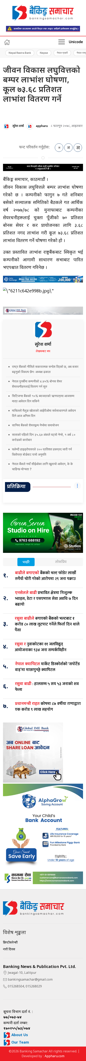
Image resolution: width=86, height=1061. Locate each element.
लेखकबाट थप (43, 351)
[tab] (26, 562)
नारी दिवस (9, 950)
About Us (19, 1035)
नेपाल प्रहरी (62, 52)
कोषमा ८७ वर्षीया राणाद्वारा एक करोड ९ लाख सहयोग (48, 706)
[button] (62, 42)
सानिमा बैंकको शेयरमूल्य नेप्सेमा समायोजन (35, 425)
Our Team (19, 1042)
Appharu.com (54, 1056)
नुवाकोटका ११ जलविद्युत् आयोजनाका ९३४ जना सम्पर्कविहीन (40, 647)
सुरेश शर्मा (18, 126)
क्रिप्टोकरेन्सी (10, 943)
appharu (42, 126)
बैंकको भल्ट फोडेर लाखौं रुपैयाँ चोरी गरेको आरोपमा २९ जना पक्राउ (45, 576)
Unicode (76, 42)
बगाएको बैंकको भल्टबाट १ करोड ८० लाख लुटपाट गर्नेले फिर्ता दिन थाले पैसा (47, 624)
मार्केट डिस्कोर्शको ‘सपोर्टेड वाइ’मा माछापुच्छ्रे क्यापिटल (47, 667)
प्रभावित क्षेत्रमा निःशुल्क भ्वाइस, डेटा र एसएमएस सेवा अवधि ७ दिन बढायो (46, 598)
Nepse (44, 52)
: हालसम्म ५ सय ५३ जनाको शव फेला (47, 686)
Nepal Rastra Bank (20, 52)
